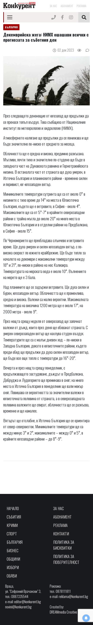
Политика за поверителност (66, 559)
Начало (13, 508)
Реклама (81, 6)
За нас (53, 6)
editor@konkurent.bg (27, 601)
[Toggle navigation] (10, 17)
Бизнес (12, 550)
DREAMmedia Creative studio (67, 612)
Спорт (12, 533)
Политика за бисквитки (63, 545)
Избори (13, 567)
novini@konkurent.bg (18, 606)
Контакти (61, 533)
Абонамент (67, 6)
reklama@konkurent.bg (73, 596)
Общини (13, 559)
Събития (14, 517)
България (14, 542)
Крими (12, 525)
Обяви (12, 576)
